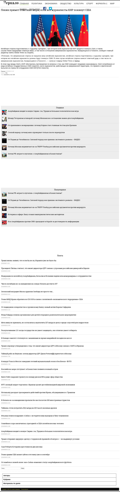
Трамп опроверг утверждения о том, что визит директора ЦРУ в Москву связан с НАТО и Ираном (42, 346)
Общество (65, 3)
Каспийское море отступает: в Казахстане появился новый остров (29, 369)
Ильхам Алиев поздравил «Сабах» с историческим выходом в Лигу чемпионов (34, 416)
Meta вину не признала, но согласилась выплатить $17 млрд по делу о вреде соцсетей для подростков (44, 322)
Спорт (89, 3)
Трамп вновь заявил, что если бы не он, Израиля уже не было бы (28, 260)
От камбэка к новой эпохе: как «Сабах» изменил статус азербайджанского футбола (36, 462)
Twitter (77, 61)
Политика (36, 3)
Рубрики (6, 479)
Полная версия (24, 489)
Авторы (6, 475)
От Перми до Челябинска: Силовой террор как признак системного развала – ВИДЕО (44, 139)
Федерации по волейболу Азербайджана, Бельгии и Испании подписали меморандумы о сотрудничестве (46, 276)
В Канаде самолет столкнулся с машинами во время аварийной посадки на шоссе (36, 338)
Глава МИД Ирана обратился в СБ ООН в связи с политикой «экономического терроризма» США (42, 299)
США (13, 74)
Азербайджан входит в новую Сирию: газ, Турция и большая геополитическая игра (43, 111)
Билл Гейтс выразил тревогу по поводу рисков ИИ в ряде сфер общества (32, 377)
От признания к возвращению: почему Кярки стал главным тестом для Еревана (42, 125)
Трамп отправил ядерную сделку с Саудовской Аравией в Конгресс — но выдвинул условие (40, 439)
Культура (79, 3)
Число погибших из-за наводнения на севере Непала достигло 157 (29, 284)
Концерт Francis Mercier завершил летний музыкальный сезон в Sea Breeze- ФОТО (36, 361)
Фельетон (34, 9)
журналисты (7, 74)
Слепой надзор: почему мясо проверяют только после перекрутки (36, 132)
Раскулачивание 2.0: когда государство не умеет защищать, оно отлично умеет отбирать (39, 330)
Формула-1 (101, 3)
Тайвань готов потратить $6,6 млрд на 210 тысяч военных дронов (29, 408)
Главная (24, 3)
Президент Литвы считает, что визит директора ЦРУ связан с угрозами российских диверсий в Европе (45, 268)
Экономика (51, 3)
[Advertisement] (57, 91)
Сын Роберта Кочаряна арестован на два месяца (21, 447)
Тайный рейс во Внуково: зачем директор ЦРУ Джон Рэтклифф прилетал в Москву (36, 353)
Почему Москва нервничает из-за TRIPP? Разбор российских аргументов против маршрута (47, 146)
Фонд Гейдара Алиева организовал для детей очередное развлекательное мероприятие (38, 315)
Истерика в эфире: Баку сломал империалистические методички (36, 214)
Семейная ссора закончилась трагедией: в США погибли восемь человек (32, 423)
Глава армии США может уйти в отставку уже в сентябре (25, 454)
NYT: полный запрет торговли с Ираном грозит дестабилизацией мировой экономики (38, 385)
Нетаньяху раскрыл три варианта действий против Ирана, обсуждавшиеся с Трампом (38, 392)
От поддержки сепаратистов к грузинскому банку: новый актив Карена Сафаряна (36, 307)
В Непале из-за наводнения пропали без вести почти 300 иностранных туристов (35, 400)
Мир (112, 3)
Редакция (3, 71)
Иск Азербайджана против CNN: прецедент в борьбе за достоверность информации (43, 221)
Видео (23, 9)
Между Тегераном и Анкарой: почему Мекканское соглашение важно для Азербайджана (46, 118)
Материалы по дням (11, 483)
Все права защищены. (15, 489)
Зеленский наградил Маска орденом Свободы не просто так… (27, 291)
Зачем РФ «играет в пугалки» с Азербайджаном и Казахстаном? (35, 154)
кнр (11, 74)
